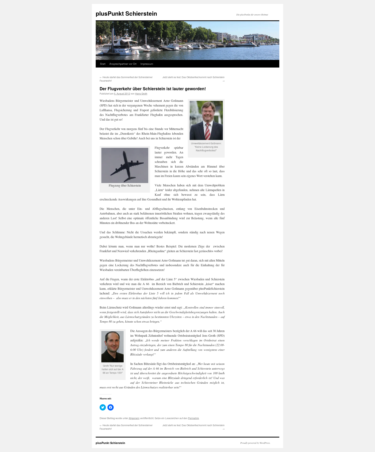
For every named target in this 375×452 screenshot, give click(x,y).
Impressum (146, 64)
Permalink (193, 418)
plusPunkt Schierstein (126, 13)
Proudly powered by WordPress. (255, 442)
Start (102, 64)
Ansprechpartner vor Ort (123, 64)
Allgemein (134, 418)
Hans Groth (141, 93)
